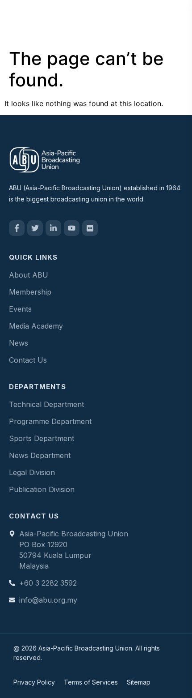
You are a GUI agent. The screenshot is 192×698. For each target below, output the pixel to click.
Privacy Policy (34, 682)
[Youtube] (71, 228)
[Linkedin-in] (53, 228)
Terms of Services (91, 682)
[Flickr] (90, 228)
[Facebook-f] (17, 228)
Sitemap (138, 682)
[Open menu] (176, 22)
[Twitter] (35, 228)
